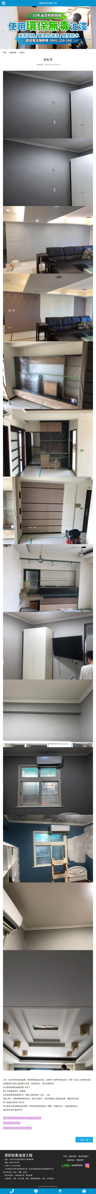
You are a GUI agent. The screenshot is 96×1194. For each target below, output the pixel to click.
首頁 (4, 53)
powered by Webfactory (48, 1186)
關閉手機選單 (3, 3)
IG (87, 1165)
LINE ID (72, 1165)
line (36, 1191)
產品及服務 (83, 1156)
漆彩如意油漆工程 (48, 3)
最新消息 (13, 53)
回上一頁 (84, 1140)
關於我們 (72, 1156)
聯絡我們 (80, 1160)
